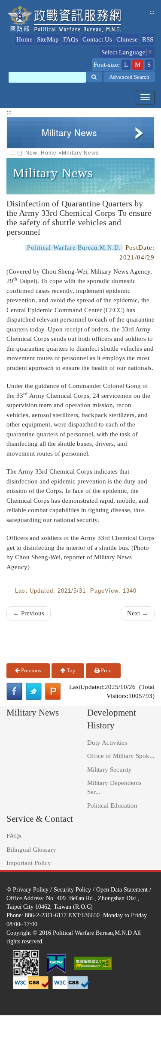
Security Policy (72, 889)
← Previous (28, 613)
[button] (94, 77)
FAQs (70, 39)
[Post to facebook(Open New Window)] (14, 691)
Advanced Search (129, 77)
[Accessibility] (93, 962)
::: (152, 11)
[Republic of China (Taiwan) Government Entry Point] (56, 962)
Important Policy (28, 862)
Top (70, 670)
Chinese (127, 39)
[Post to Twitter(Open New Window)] (34, 691)
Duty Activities (107, 742)
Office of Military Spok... (121, 755)
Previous (30, 670)
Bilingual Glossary (31, 849)
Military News (80, 153)
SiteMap (48, 39)
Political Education (112, 805)
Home (24, 39)
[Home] (65, 19)
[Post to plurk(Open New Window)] (53, 691)
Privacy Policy (31, 889)
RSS (147, 39)
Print (106, 670)
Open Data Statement (122, 889)
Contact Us (97, 39)
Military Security (109, 769)
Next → (137, 613)
